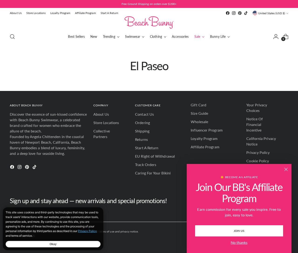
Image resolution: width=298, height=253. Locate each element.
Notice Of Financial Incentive (254, 124)
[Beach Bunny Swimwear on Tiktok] (246, 13)
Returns (141, 139)
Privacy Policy (258, 152)
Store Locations (106, 122)
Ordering (142, 122)
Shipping (142, 131)
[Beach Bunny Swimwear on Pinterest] (240, 13)
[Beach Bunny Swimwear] (149, 22)
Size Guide (199, 113)
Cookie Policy (257, 161)
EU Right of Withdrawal (155, 156)
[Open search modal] (12, 36)
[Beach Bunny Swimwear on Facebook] (228, 13)
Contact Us (144, 114)
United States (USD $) (271, 13)
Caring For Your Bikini (153, 173)
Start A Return (146, 148)
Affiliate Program (205, 147)
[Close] (286, 169)
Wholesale (199, 121)
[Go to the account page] (276, 36)
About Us (101, 114)
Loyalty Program (204, 138)
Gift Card (198, 105)
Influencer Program (206, 130)
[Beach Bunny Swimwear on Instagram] (234, 13)
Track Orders (145, 164)
